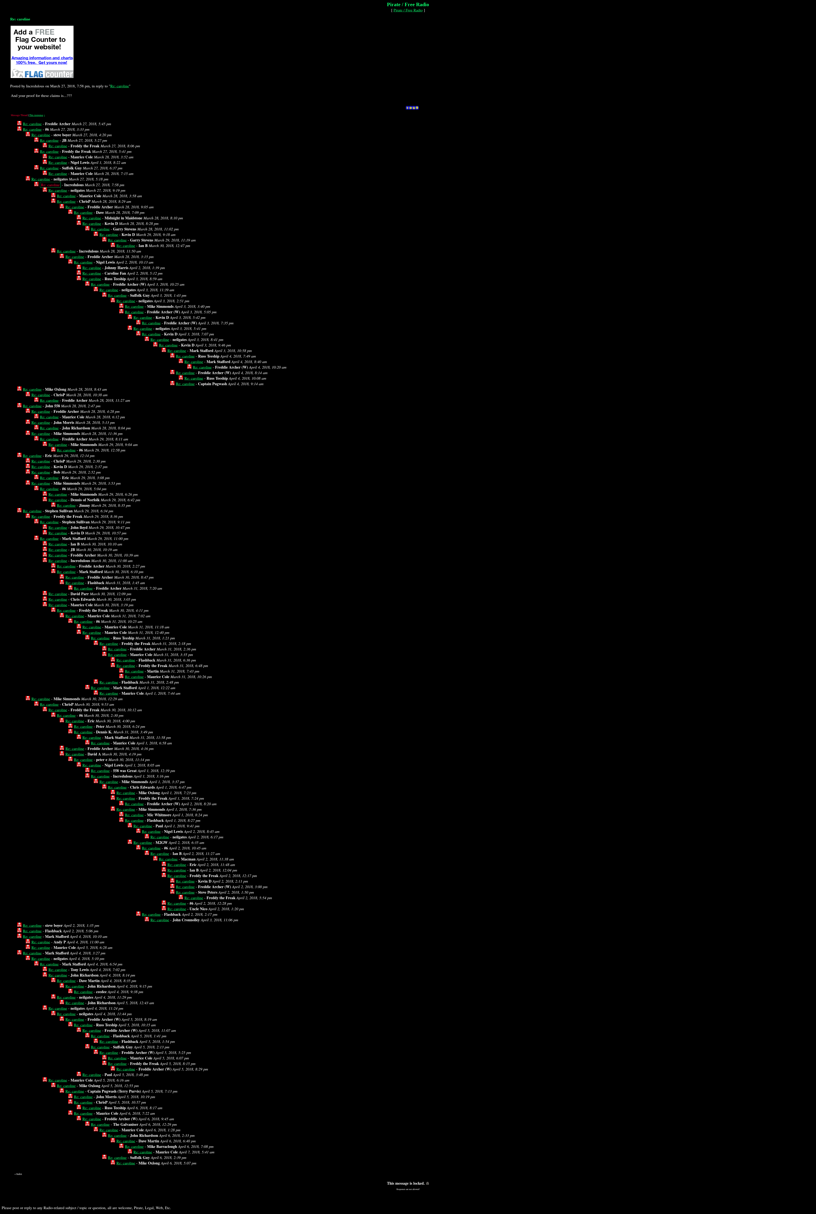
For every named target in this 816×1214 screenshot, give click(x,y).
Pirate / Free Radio (408, 10)
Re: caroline (119, 85)
